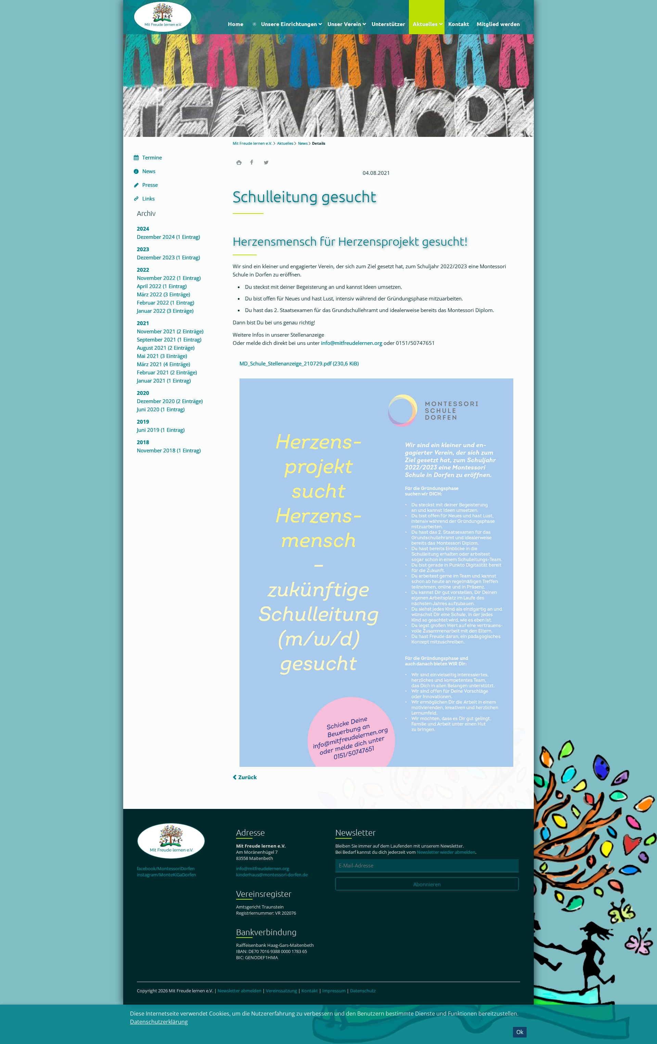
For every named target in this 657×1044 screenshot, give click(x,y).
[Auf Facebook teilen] (252, 162)
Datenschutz (363, 991)
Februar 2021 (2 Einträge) (167, 372)
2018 (143, 442)
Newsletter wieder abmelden (446, 852)
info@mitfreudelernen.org (351, 342)
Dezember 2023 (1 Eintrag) (168, 257)
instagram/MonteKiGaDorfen (166, 875)
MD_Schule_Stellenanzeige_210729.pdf (299, 363)
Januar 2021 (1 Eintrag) (164, 380)
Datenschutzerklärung (159, 1022)
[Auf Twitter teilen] (266, 162)
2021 (143, 323)
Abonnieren (427, 884)
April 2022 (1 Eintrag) (161, 286)
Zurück (248, 777)
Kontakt (309, 991)
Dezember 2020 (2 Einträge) (170, 401)
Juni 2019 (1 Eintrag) (160, 429)
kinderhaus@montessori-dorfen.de (272, 875)
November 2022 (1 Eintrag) (169, 277)
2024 (143, 228)
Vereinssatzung (281, 991)
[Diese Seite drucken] (239, 162)
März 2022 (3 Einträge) (163, 294)
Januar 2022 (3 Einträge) (165, 310)
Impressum (334, 991)
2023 (143, 249)
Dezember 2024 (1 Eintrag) (168, 236)
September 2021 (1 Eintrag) (169, 339)
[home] (162, 16)
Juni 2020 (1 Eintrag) (160, 409)
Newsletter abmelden (239, 991)
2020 (143, 392)
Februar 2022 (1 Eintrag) (165, 302)
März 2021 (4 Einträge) (163, 364)
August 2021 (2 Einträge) (165, 347)
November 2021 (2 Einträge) (170, 331)
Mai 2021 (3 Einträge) (162, 355)
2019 (143, 421)
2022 (143, 269)
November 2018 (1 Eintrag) (169, 450)
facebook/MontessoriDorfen (166, 868)
